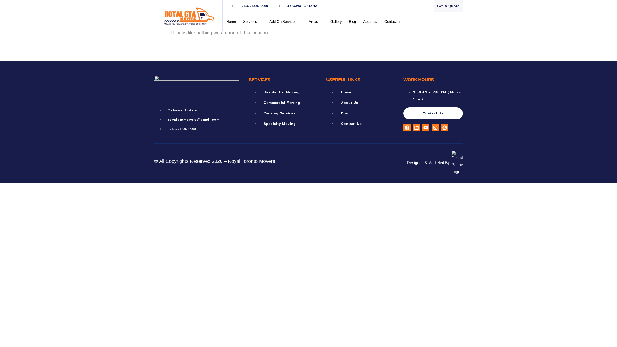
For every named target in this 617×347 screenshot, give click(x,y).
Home (231, 22)
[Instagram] (435, 127)
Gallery (336, 22)
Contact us (393, 22)
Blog (352, 22)
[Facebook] (407, 127)
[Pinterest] (444, 127)
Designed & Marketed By (428, 163)
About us (370, 22)
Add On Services (282, 22)
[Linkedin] (416, 127)
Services (250, 22)
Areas (313, 22)
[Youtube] (425, 127)
